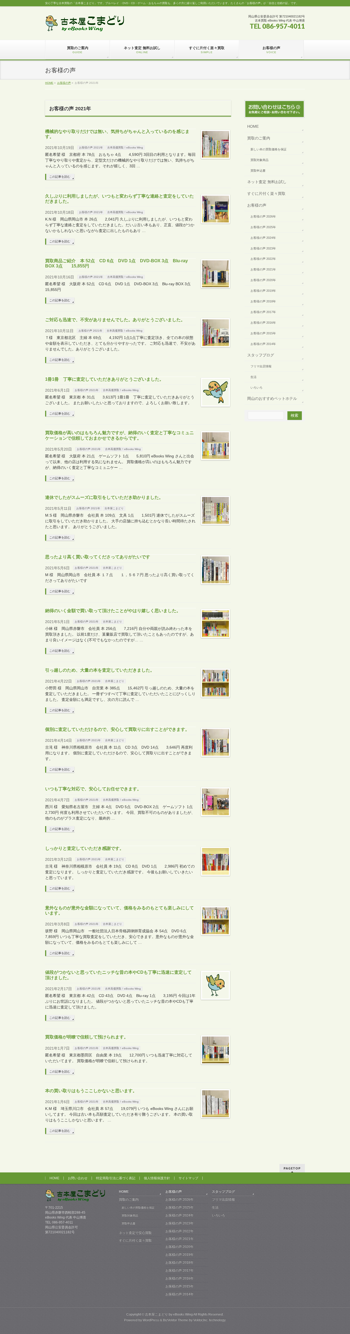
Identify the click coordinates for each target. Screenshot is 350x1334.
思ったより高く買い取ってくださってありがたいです (97, 557)
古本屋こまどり (114, 508)
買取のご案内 (258, 138)
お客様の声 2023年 (263, 248)
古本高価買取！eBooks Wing (125, 147)
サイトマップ (188, 1178)
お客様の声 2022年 (263, 258)
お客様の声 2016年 (263, 322)
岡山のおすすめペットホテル (272, 398)
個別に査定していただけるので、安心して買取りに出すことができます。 (117, 729)
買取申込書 (258, 170)
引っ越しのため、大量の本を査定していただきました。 (99, 670)
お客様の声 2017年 (263, 312)
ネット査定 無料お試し (267, 182)
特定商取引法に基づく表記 (115, 1178)
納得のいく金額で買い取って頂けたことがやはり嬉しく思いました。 (113, 610)
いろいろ (256, 387)
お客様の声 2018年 (263, 301)
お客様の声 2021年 (91, 147)
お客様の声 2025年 (263, 227)
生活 (253, 377)
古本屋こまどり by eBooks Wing (169, 1314)
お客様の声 (256, 205)
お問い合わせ (78, 1178)
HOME (253, 126)
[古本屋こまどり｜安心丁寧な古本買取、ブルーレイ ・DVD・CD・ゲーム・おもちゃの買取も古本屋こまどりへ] (84, 25)
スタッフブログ (260, 355)
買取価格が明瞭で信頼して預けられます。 (86, 1037)
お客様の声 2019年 (263, 290)
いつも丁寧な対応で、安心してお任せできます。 (93, 789)
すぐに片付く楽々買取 (266, 193)
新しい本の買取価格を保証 (268, 149)
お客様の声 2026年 (263, 216)
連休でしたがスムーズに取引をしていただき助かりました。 (104, 497)
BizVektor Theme (175, 1320)
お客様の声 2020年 (263, 280)
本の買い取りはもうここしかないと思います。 (91, 1090)
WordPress (151, 1320)
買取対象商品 (259, 160)
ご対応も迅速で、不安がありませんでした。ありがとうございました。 (115, 319)
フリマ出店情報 (261, 366)
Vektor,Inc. (200, 1320)
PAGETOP (292, 1168)
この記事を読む (59, 176)
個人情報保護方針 (157, 1178)
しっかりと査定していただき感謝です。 (84, 848)
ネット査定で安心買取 (135, 1233)
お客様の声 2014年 (263, 344)
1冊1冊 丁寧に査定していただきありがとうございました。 (104, 379)
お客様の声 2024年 (263, 237)
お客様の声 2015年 (263, 333)
